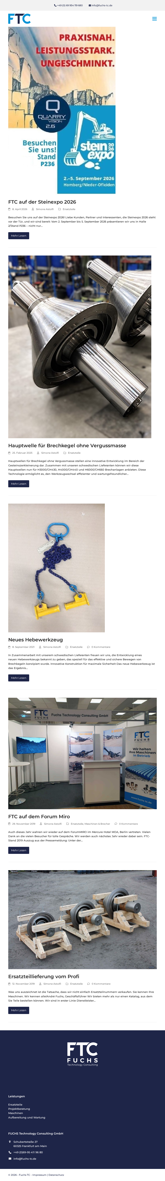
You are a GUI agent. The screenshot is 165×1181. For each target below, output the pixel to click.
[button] (154, 18)
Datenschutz (56, 1174)
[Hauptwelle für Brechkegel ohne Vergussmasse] (79, 346)
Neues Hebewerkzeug (35, 640)
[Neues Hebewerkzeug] (56, 567)
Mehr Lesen (18, 235)
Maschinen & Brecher (97, 823)
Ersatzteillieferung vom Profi (43, 976)
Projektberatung (19, 1108)
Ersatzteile (69, 209)
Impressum (39, 1174)
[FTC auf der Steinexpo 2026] (62, 110)
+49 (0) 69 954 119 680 (70, 5)
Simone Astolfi (45, 209)
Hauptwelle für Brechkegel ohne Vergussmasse (67, 445)
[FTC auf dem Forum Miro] (82, 753)
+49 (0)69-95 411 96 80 (28, 1152)
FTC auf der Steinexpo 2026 (42, 202)
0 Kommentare (101, 646)
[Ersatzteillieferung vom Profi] (82, 919)
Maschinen (15, 1113)
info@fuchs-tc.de (102, 5)
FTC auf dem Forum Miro (39, 816)
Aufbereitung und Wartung (26, 1117)
